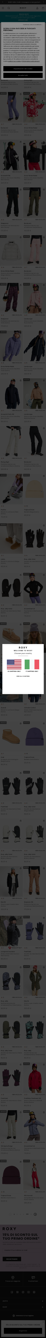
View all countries (23, 676)
